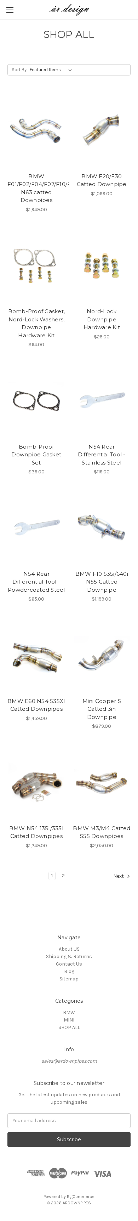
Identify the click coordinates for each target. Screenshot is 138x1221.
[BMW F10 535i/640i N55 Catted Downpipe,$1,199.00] (102, 528)
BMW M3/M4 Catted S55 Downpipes (101, 832)
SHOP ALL (69, 1027)
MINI (69, 1020)
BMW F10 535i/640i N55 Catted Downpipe (101, 581)
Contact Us (69, 964)
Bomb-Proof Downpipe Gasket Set (36, 454)
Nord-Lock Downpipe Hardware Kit (102, 319)
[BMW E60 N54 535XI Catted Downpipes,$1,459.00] (36, 655)
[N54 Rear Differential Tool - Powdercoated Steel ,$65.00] (36, 528)
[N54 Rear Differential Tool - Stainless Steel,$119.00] (102, 401)
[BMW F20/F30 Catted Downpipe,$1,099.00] (102, 131)
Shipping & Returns (69, 956)
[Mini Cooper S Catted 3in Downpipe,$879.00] (102, 655)
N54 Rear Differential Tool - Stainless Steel (102, 454)
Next (119, 876)
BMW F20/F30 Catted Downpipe (102, 180)
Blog (69, 971)
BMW (69, 1012)
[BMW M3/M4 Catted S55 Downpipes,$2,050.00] (102, 783)
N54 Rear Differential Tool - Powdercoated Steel (36, 581)
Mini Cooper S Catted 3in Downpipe (101, 709)
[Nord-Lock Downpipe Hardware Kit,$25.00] (102, 266)
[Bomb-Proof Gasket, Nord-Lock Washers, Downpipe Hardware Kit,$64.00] (36, 266)
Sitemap (69, 979)
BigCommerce (80, 1196)
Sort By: (20, 69)
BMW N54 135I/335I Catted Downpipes (36, 832)
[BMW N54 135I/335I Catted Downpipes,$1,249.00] (36, 783)
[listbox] (52, 69)
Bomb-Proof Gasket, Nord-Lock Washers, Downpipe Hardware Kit (36, 323)
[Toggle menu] (9, 9)
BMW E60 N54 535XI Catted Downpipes (36, 705)
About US (69, 949)
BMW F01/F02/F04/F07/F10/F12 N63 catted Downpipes (36, 188)
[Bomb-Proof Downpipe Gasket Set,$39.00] (36, 401)
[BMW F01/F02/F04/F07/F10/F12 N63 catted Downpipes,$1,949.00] (36, 131)
